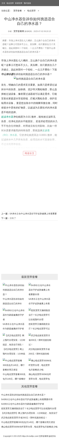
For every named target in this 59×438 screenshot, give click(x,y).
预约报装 (27, 3)
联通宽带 (18, 3)
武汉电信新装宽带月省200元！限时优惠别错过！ (24, 417)
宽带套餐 (17, 10)
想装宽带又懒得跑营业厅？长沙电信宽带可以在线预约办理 (28, 408)
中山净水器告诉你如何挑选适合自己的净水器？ (23, 395)
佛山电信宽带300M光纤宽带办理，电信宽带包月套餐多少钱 (29, 427)
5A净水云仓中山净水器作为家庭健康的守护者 (13, 326)
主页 (3, 3)
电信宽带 (10, 3)
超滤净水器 (7, 116)
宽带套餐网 (18, 31)
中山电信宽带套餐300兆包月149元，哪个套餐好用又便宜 (28, 422)
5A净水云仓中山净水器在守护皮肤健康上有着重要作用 (26, 399)
